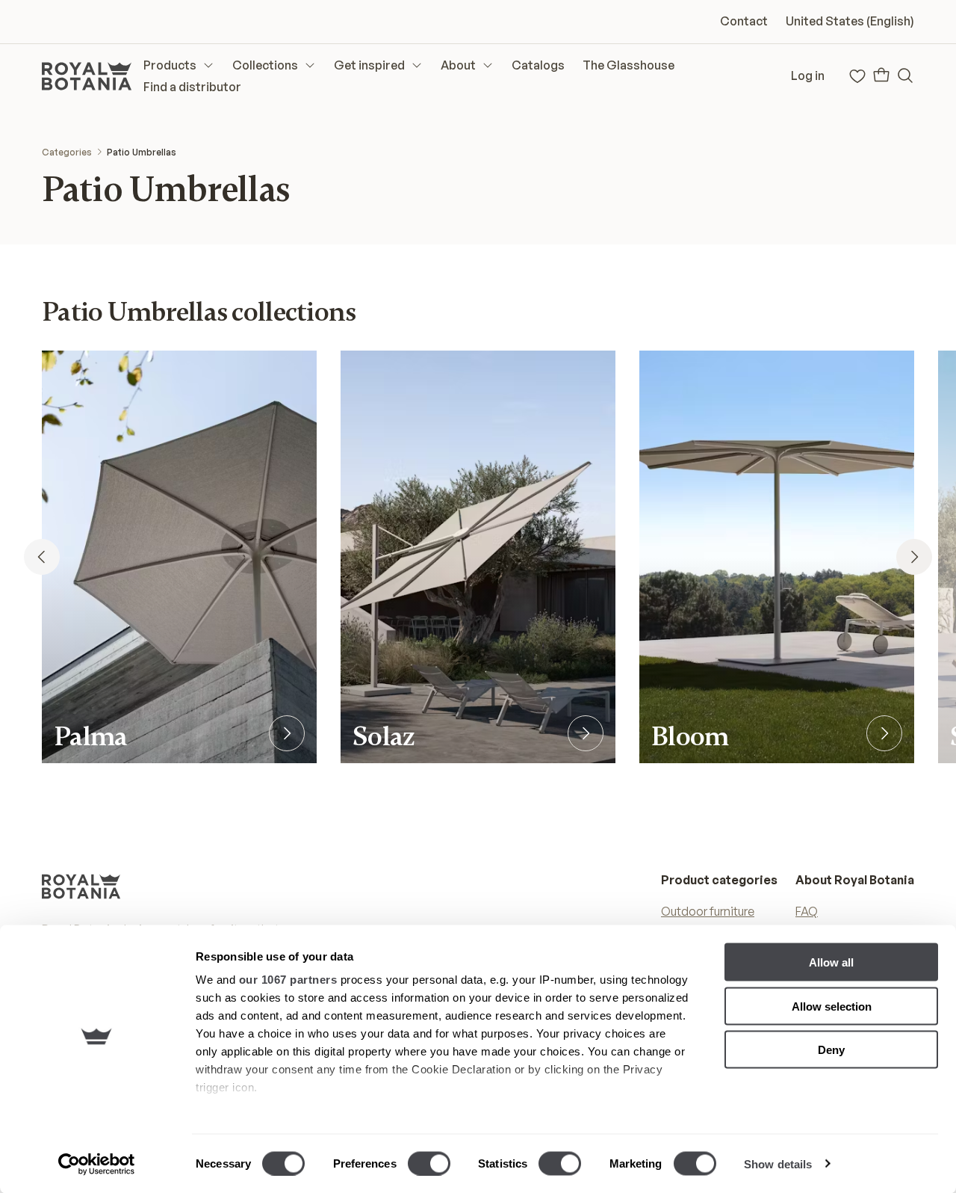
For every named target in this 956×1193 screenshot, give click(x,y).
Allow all (831, 962)
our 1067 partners (288, 979)
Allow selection (832, 1005)
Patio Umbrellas (141, 152)
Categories (67, 152)
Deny (831, 1050)
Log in (808, 75)
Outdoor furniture (707, 911)
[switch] (429, 1163)
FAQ (806, 911)
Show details (778, 1163)
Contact (744, 20)
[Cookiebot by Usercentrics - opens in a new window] (96, 1164)
